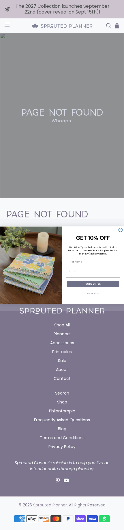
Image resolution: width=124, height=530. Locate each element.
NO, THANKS (93, 293)
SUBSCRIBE (92, 284)
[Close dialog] (120, 230)
